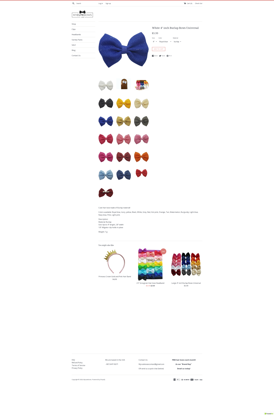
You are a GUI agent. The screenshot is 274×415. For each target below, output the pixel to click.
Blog (73, 50)
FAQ (73, 360)
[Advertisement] (150, 305)
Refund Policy (77, 362)
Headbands (76, 34)
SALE (74, 45)
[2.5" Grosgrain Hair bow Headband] (150, 264)
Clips (74, 29)
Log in (100, 3)
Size (153, 38)
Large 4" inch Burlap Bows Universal (186, 283)
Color (160, 38)
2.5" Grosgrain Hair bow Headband (150, 283)
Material (175, 38)
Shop (74, 24)
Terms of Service (78, 365)
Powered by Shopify (98, 379)
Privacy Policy (77, 368)
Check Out (198, 3)
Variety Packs (77, 40)
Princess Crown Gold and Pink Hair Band (115, 276)
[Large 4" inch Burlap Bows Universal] (186, 264)
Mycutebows (87, 379)
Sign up (108, 3)
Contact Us (76, 55)
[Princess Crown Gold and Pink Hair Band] (114, 261)
